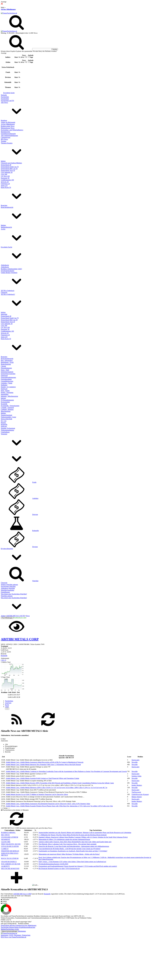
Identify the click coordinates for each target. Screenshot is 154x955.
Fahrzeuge (4, 375)
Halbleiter (4, 385)
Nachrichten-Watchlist (8, 586)
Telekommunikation (7, 430)
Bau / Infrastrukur (7, 360)
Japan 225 (4, 185)
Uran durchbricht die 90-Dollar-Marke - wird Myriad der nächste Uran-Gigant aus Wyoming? (69, 849)
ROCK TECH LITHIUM (9, 858)
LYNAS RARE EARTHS (10, 846)
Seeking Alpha (136, 776)
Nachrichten (5, 97)
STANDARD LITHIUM (9, 837)
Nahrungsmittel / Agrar (8, 417)
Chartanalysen (5, 137)
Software (4, 426)
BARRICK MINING (8, 832)
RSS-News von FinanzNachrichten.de (13, 937)
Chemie (3, 366)
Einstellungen (5, 592)
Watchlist (35, 581)
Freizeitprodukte (6, 379)
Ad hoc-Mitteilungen (8, 9)
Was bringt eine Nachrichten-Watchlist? (14, 594)
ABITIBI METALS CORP (22, 894)
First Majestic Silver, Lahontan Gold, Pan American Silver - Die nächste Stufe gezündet (67, 844)
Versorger (4, 434)
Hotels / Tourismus (7, 392)
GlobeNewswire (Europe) (140, 794)
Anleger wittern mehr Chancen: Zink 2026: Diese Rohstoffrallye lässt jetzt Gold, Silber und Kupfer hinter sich (75, 842)
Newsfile (135, 762)
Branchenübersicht (7, 207)
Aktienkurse (5, 265)
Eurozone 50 (5, 178)
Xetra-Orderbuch (17, 925)
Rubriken (4, 120)
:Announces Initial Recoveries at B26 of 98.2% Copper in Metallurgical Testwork (44, 762)
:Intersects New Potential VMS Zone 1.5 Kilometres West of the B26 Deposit (43, 764)
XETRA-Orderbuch (7, 290)
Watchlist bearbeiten (7, 590)
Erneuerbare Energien (8, 374)
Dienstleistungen (6, 368)
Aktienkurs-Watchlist (8, 588)
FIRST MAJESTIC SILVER (11, 844)
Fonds (34, 482)
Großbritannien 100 (7, 180)
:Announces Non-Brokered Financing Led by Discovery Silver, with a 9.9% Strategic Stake (48, 804)
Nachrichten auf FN (7, 100)
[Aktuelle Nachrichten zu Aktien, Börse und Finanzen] (9, 13)
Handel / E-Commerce (8, 387)
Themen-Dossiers (6, 143)
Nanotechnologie (6, 415)
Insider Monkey (137, 785)
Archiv (3, 229)
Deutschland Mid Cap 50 (9, 168)
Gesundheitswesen (7, 381)
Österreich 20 (5, 184)
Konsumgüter (5, 402)
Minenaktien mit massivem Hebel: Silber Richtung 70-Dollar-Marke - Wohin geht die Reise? (69, 854)
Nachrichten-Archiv (12, 929)
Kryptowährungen (7, 548)
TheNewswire (136, 792)
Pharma (3, 423)
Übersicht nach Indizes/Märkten (11, 163)
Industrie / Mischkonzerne (9, 396)
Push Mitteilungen (7, 618)
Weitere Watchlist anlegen (9, 584)
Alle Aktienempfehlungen (9, 135)
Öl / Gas (3, 421)
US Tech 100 (5, 176)
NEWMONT (5, 839)
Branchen (4, 205)
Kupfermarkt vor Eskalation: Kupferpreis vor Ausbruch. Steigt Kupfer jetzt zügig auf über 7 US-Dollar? (73, 851)
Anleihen (35, 498)
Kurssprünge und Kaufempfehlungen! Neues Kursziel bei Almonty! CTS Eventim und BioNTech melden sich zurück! (78, 866)
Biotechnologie (6, 364)
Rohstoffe (4, 424)
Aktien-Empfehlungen (21, 927)
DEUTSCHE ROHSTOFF (10, 868)
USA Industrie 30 (6, 172)
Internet (3, 398)
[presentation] (6, 709)
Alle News (4, 102)
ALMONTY (5, 866)
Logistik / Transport (7, 407)
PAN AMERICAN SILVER (10, 864)
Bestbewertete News (7, 126)
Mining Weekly (137, 797)
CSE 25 (3, 660)
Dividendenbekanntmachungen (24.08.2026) (53, 864)
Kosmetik (4, 404)
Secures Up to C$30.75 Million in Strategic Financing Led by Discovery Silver (37, 794)
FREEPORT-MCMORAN (10, 851)
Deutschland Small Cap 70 (10, 167)
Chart (7, 706)
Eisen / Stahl (5, 370)
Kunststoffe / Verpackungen (10, 406)
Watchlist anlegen (6, 596)
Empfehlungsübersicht (8, 134)
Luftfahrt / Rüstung (7, 409)
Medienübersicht (6, 227)
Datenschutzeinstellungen (9, 931)
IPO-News (4, 139)
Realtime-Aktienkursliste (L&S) (11, 269)
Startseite (4, 95)
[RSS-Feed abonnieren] (16, 726)
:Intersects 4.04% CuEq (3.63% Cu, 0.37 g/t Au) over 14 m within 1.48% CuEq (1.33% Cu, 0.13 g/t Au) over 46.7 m (56, 787)
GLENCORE (5, 842)
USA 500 (4, 174)
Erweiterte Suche (9, 93)
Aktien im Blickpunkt (8, 122)
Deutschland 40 (6, 165)
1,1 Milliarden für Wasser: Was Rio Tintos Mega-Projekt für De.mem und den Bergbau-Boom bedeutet (73, 835)
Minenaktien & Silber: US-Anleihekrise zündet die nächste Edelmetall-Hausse (64, 839)
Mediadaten (22, 931)
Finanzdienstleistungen (8, 377)
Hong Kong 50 (6, 187)
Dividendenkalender (7, 271)
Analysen (8, 703)
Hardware (4, 389)
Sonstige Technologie (8, 428)
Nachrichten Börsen (7, 927)
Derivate (35, 514)
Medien (3, 225)
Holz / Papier (5, 390)
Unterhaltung (5, 432)
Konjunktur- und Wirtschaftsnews (12, 130)
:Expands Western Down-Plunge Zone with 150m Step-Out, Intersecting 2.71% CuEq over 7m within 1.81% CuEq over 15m (59, 806)
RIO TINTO (5, 835)
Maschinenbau (5, 411)
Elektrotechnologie (7, 372)
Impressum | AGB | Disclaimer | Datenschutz (15, 935)
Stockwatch (135, 760)
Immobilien (4, 394)
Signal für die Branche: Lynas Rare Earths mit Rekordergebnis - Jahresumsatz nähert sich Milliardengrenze (74, 846)
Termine (3, 141)
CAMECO (4, 849)
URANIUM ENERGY (9, 862)
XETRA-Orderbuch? (8, 294)
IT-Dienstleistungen (7, 400)
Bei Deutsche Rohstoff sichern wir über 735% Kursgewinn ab (59, 868)
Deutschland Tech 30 (8, 170)
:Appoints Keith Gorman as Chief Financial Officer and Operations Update (42, 778)
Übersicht (4, 292)
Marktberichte (5, 132)
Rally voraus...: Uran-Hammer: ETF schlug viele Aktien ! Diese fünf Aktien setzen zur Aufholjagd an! (72, 862)
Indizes (3, 161)
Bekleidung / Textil (7, 362)
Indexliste (4, 314)
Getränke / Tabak (6, 383)
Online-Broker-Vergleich (9, 272)
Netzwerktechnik (6, 419)
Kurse (7, 705)
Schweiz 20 (5, 182)
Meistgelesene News (7, 128)
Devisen (35, 547)
